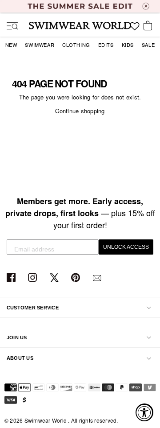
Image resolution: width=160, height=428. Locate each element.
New (11, 44)
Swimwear (39, 44)
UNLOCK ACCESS (126, 247)
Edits (106, 44)
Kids (128, 44)
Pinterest (76, 278)
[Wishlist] (134, 29)
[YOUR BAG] (149, 26)
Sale (148, 44)
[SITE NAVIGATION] (9, 26)
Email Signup (98, 278)
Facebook (12, 278)
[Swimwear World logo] (80, 25)
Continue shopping (79, 111)
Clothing (76, 44)
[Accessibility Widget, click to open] (144, 412)
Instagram (33, 278)
